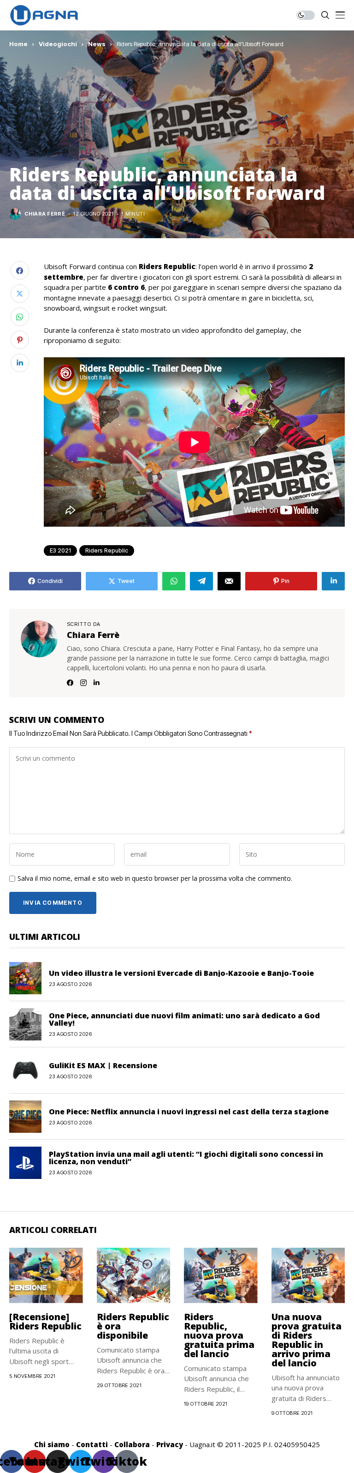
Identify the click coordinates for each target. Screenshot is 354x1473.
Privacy (169, 1444)
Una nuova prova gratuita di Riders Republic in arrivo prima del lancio (306, 1340)
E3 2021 (60, 550)
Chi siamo (52, 1444)
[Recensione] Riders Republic (45, 1321)
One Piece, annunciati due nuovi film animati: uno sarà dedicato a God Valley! (184, 1019)
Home (18, 44)
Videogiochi (58, 44)
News (97, 44)
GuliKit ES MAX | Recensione (103, 1065)
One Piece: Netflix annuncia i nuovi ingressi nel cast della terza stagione (189, 1111)
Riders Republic (106, 550)
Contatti (92, 1444)
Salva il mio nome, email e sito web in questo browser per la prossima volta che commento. (155, 879)
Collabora (132, 1444)
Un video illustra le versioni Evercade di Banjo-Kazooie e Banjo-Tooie (181, 973)
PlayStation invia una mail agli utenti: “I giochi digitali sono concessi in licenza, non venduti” (186, 1157)
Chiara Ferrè (44, 214)
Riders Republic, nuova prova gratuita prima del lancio (219, 1335)
